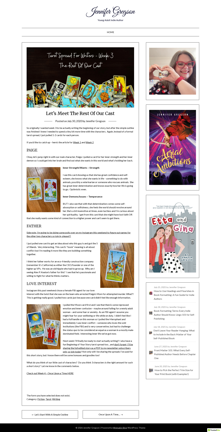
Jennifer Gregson (111, 11)
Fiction (41, 399)
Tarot (48, 399)
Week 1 (77, 142)
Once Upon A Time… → (111, 414)
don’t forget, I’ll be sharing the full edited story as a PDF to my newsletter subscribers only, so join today (98, 348)
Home (110, 32)
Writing (56, 399)
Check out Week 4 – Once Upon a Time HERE (50, 373)
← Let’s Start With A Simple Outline (50, 414)
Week (89, 142)
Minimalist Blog (120, 427)
